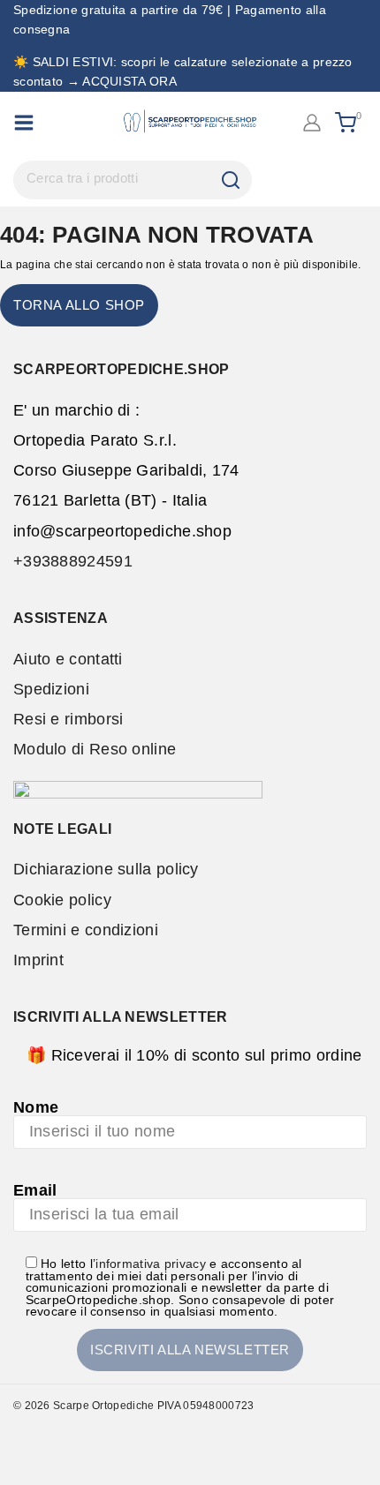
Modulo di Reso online (94, 749)
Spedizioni (51, 689)
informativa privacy (150, 1264)
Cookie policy (62, 900)
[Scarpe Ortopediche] (190, 123)
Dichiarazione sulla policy (106, 869)
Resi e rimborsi (68, 719)
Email (35, 1190)
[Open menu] (23, 122)
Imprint (38, 960)
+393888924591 (73, 561)
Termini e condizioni (85, 930)
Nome (35, 1107)
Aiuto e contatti (68, 659)
